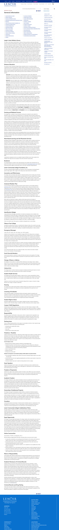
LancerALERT (33, 506)
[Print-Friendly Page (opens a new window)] (39, 10)
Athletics (5, 525)
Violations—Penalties (27, 21)
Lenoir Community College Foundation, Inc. (13, 23)
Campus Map (6, 526)
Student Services (47, 53)
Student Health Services (10, 35)
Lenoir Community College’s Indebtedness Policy (32, 28)
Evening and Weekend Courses (11, 18)
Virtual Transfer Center (35, 518)
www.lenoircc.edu (7, 186)
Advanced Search (46, 10)
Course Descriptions (48, 17)
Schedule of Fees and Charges (48, 52)
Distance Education (9, 17)
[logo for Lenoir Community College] (10, 498)
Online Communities (27, 31)
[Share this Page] (37, 10)
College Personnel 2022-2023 (49, 60)
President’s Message (48, 25)
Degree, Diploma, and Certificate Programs (48, 21)
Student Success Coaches (35, 516)
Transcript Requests (34, 517)
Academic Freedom (27, 25)
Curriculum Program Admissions (48, 49)
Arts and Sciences (47, 19)
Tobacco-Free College (9, 28)
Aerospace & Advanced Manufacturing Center (39, 525)
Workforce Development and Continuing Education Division (49, 45)
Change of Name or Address (10, 32)
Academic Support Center (35, 502)
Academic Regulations (48, 55)
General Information (48, 39)
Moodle (32, 510)
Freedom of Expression (28, 24)
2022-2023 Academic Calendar (48, 28)
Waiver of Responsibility (28, 32)
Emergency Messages (9, 30)
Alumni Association (7, 523)
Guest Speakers (26, 23)
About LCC (46, 23)
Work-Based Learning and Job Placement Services (14, 20)
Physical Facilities (47, 37)
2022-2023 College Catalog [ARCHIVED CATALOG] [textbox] (29, 8)
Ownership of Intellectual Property (30, 27)
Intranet (32, 505)
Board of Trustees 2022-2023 (49, 58)
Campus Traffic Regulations (28, 18)
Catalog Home (47, 14)
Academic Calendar (34, 501)
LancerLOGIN (33, 508)
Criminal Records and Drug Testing (29, 35)
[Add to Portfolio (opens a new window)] (36, 10)
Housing (7, 37)
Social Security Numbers (10, 31)
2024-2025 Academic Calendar (48, 33)
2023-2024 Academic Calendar (48, 30)
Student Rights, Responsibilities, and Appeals (48, 42)
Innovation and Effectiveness (10, 24)
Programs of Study (48, 15)
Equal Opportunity (27, 30)
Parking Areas (26, 20)
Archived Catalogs (47, 62)
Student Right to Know (28, 17)
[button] (53, 4)
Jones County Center (34, 528)
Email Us (5, 514)
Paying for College (34, 513)
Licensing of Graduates (28, 15)
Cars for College (6, 527)
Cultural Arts (8, 34)
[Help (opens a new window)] (40, 10)
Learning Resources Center (10, 15)
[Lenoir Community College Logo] (10, 5)
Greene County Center (35, 527)
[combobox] (31, 8)
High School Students (35, 504)
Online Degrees (34, 512)
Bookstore (7, 21)
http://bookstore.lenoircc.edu (32, 163)
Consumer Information (8, 528)
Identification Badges (9, 27)
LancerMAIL (33, 509)
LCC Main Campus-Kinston (35, 523)
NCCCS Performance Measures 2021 (48, 36)
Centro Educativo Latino (35, 526)
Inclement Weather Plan (10, 25)
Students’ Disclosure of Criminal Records (30, 34)
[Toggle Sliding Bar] (49, 4)
